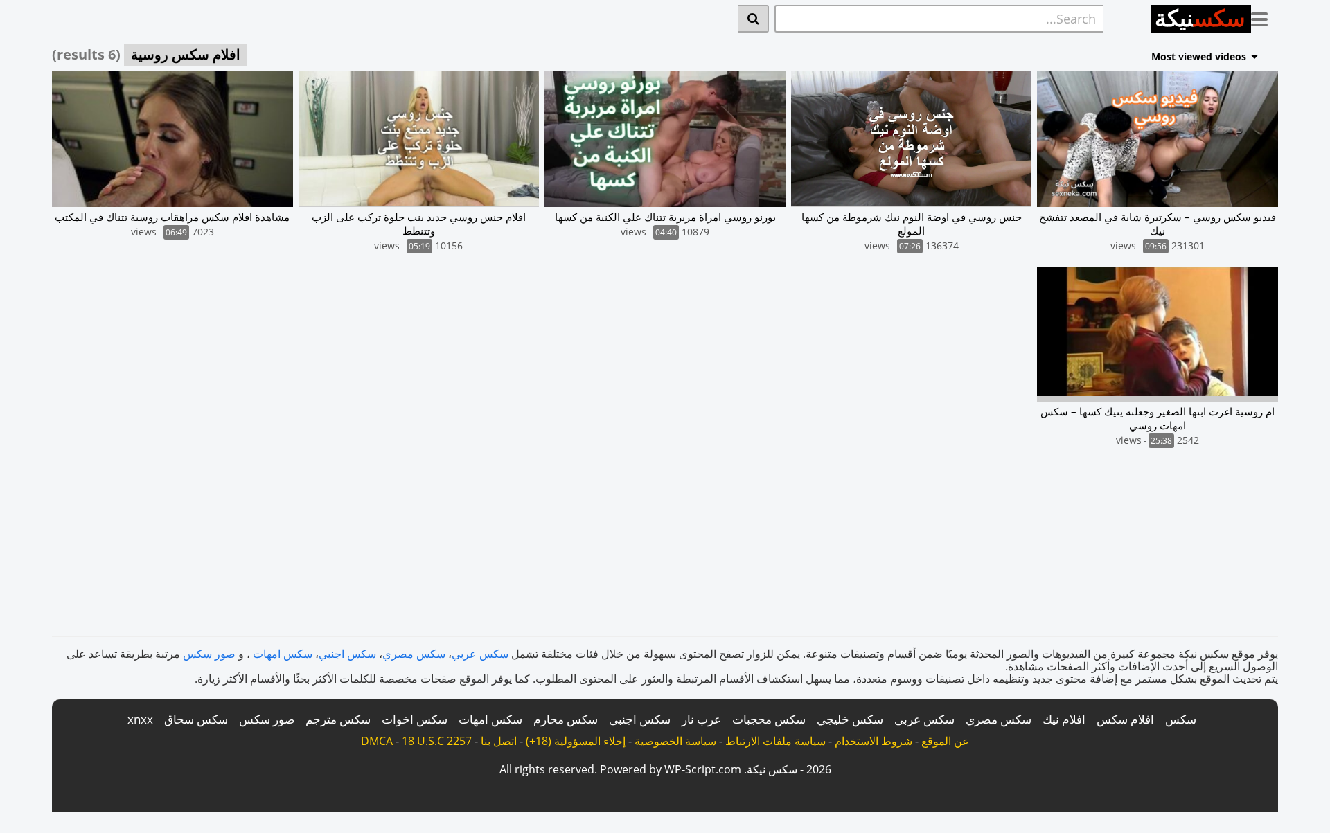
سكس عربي (480, 653)
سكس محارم (565, 719)
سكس (1180, 719)
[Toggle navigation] (1264, 16)
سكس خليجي (850, 719)
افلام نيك (1064, 719)
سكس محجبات (769, 719)
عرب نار (701, 719)
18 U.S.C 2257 (437, 741)
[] (753, 19)
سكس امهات (282, 653)
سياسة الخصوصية (675, 741)
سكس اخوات (414, 719)
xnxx (140, 719)
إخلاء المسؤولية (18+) (576, 741)
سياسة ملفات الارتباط (775, 741)
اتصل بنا (499, 741)
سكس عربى (924, 719)
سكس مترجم (338, 719)
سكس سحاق (196, 719)
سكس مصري (413, 653)
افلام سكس (1125, 719)
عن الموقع (945, 741)
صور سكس (209, 653)
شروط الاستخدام (873, 741)
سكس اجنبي (347, 653)
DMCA (377, 741)
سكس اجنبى (640, 719)
